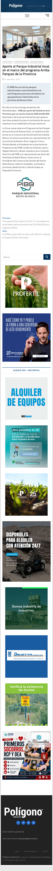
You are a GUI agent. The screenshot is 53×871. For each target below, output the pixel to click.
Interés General (21, 61)
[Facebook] (18, 823)
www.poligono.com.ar (28, 838)
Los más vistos (36, 61)
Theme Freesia (35, 857)
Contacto (45, 851)
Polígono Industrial (10, 857)
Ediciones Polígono (30, 851)
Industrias (7, 61)
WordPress (46, 857)
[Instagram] (23, 823)
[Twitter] (28, 823)
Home (17, 851)
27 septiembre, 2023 (12, 79)
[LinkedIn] (33, 823)
